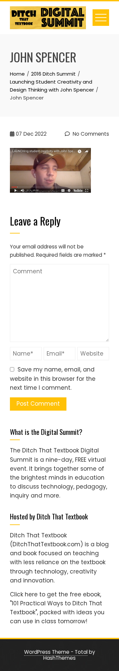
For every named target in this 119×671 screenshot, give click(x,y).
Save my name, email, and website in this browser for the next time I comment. (53, 378)
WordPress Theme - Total (56, 651)
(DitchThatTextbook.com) (46, 544)
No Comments (90, 133)
